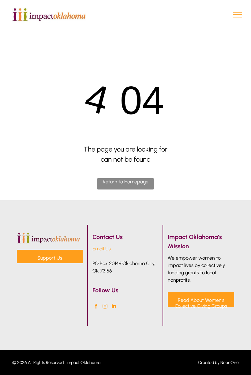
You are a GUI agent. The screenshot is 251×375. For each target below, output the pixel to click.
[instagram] (105, 306)
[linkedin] (114, 306)
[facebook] (96, 306)
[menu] (237, 15)
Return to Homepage (125, 182)
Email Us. (102, 249)
